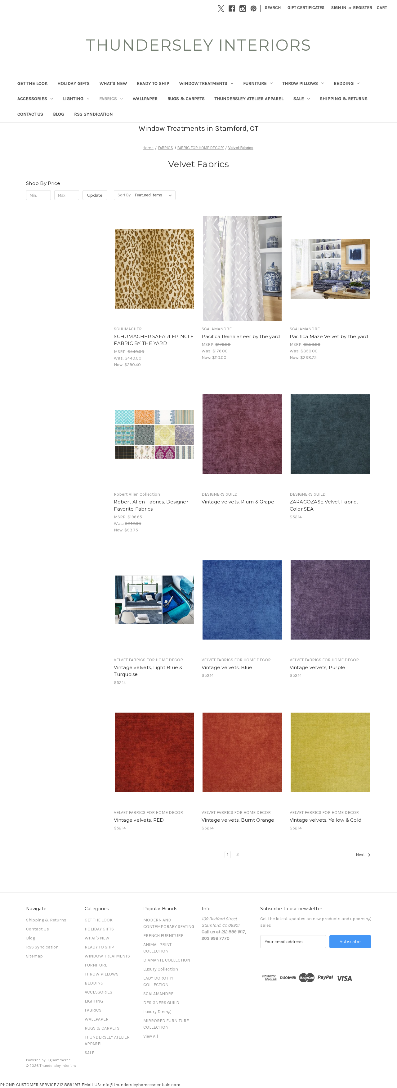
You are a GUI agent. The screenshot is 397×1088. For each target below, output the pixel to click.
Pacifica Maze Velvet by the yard (329, 336)
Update (95, 195)
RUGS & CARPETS (186, 98)
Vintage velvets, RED (139, 820)
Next (361, 854)
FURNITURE (255, 83)
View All (150, 1036)
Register (362, 7)
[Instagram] (242, 8)
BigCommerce (59, 1060)
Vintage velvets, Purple (318, 667)
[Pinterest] (253, 8)
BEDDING (344, 83)
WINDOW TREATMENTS (203, 83)
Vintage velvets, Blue (227, 667)
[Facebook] (232, 8)
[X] (221, 8)
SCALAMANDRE (158, 993)
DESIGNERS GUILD (161, 1002)
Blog (58, 114)
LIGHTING (73, 98)
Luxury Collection (160, 969)
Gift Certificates (306, 7)
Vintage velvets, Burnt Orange (238, 820)
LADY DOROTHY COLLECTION (158, 981)
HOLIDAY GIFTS (73, 83)
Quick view (149, 257)
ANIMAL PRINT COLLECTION (157, 948)
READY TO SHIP (153, 83)
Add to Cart (330, 445)
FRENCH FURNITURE (163, 935)
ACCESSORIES (32, 98)
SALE (298, 98)
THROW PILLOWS (300, 83)
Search (273, 7)
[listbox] (154, 195)
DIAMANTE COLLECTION (166, 960)
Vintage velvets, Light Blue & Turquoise (148, 670)
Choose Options (154, 279)
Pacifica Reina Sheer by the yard (241, 336)
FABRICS (108, 98)
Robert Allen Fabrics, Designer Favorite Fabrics (151, 505)
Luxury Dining (157, 1011)
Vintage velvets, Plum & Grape (238, 502)
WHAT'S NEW (113, 83)
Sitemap (34, 956)
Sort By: (125, 195)
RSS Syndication (93, 114)
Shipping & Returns (344, 98)
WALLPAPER (145, 98)
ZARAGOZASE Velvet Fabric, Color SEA (324, 505)
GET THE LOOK (32, 83)
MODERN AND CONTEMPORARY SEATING (168, 923)
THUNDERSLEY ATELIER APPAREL (249, 98)
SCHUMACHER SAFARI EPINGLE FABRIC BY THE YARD (154, 340)
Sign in (338, 7)
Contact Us (30, 114)
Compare (152, 268)
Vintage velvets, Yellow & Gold (326, 820)
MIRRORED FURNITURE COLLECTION (166, 1024)
